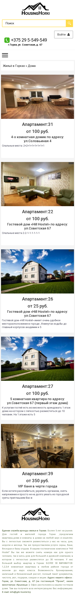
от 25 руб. (38, 306)
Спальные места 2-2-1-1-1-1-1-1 (21, 232)
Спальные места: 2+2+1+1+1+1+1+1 (23, 145)
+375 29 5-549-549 (29, 40)
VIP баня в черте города (37, 486)
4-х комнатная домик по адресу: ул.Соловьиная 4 (37, 139)
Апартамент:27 (37, 386)
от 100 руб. (37, 131)
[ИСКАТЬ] (69, 23)
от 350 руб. (37, 480)
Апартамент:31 (37, 124)
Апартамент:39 (37, 473)
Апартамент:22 (37, 211)
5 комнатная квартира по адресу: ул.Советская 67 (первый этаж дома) (37, 401)
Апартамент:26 (37, 299)
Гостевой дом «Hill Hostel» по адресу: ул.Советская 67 (37, 226)
